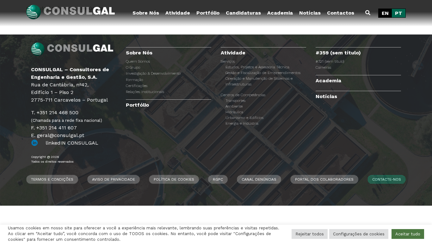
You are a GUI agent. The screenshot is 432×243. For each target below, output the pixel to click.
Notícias (310, 13)
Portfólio (207, 13)
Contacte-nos (386, 179)
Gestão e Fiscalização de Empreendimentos (262, 73)
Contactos (340, 13)
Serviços (228, 61)
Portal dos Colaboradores (324, 179)
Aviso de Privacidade (113, 179)
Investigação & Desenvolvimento (153, 73)
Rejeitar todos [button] (309, 234)
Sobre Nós (146, 13)
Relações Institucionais (145, 92)
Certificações (136, 86)
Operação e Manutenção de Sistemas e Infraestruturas (259, 81)
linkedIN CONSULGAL (72, 143)
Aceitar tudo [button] (407, 234)
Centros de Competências (243, 95)
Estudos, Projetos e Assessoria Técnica (257, 67)
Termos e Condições (52, 179)
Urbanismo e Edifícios (244, 117)
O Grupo (133, 67)
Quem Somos (138, 61)
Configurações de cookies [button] (359, 234)
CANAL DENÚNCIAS (259, 179)
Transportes (235, 100)
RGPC (218, 179)
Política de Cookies (174, 179)
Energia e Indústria (241, 123)
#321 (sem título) (330, 61)
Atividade (177, 13)
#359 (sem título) (338, 53)
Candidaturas (243, 13)
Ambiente (234, 106)
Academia (280, 13)
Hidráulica (234, 112)
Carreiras (323, 67)
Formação (134, 80)
